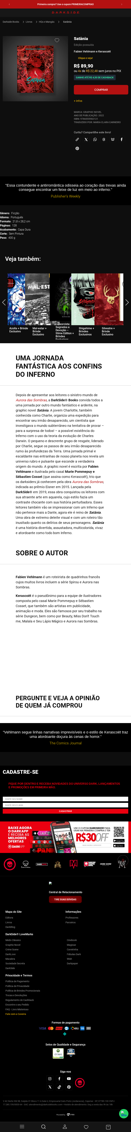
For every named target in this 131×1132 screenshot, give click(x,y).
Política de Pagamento (17, 981)
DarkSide (10, 968)
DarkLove (10, 954)
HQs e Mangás (46, 21)
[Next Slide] (122, 4)
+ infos (78, 100)
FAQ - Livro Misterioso (16, 1009)
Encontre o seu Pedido (17, 1004)
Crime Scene (11, 949)
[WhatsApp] (123, 1113)
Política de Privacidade (17, 986)
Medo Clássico (13, 940)
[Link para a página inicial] (12, 21)
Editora (9, 917)
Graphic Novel (12, 945)
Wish (69, 958)
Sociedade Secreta (15, 963)
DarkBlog (10, 927)
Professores (72, 917)
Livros (29, 21)
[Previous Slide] (9, 4)
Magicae (71, 945)
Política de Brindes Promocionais (22, 990)
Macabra (10, 958)
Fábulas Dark (74, 954)
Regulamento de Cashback (19, 1000)
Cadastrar (65, 811)
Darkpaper (72, 963)
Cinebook (72, 940)
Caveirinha (72, 949)
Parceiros (71, 922)
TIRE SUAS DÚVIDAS (65, 899)
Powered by (60, 1115)
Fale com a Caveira (15, 1014)
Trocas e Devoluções (16, 995)
